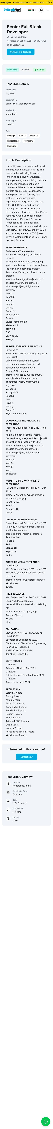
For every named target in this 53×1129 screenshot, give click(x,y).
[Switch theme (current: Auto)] (41, 10)
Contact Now (26, 757)
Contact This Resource (20, 52)
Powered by (12, 349)
